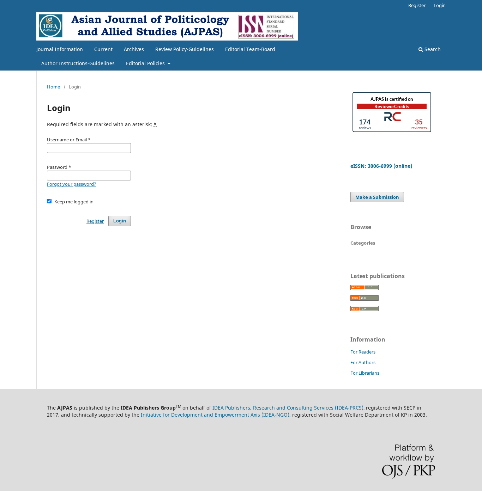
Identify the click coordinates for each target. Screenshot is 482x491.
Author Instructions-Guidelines (78, 63)
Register (417, 5)
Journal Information (59, 49)
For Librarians (364, 373)
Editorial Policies (146, 63)
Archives (134, 49)
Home (53, 87)
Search (432, 49)
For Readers (362, 352)
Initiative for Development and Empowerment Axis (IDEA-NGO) (215, 414)
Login (440, 5)
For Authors (362, 362)
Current (103, 49)
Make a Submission (377, 197)
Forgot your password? (71, 184)
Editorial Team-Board (250, 49)
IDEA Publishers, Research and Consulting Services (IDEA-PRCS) (287, 407)
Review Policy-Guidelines (184, 49)
